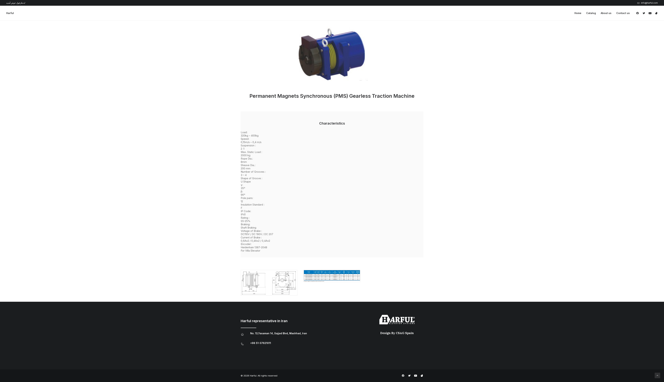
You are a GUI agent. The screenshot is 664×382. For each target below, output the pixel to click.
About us (606, 13)
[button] (638, 13)
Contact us (623, 13)
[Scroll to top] (657, 375)
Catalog (591, 13)
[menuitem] (647, 3)
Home (577, 13)
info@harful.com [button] (649, 3)
